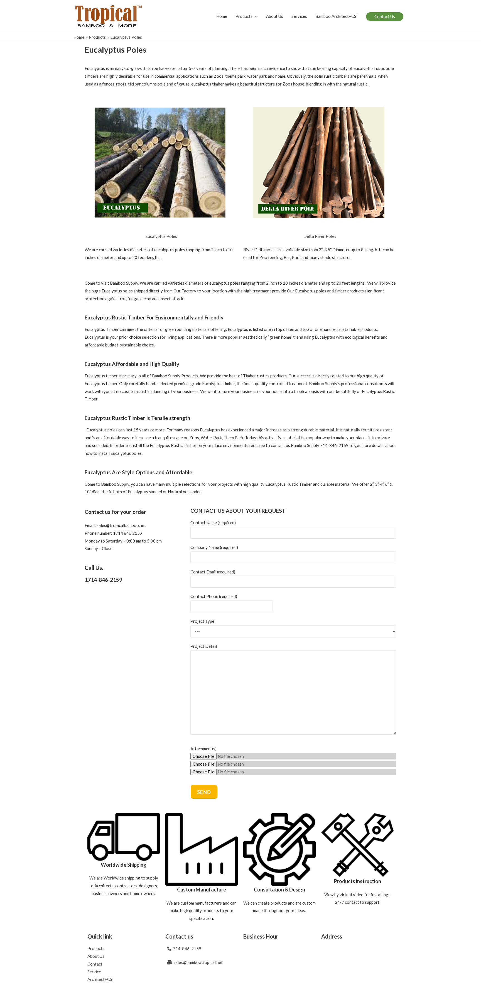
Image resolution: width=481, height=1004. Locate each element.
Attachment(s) (203, 748)
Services (299, 16)
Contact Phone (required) (213, 596)
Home (221, 16)
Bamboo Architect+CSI (336, 16)
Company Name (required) (214, 547)
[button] (161, 236)
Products (243, 16)
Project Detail (203, 646)
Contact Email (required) (212, 571)
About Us (274, 16)
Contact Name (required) (213, 522)
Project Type (202, 621)
